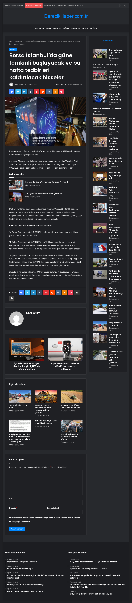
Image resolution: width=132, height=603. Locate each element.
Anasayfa (39, 28)
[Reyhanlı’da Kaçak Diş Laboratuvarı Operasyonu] (100, 274)
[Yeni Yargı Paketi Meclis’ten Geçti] (100, 191)
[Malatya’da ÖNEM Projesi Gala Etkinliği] (100, 97)
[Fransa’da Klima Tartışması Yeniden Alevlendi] (16, 185)
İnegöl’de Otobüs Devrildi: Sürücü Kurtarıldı (113, 143)
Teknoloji (75, 28)
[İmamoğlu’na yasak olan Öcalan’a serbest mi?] (100, 338)
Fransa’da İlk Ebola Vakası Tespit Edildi (115, 247)
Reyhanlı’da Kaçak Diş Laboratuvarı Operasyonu (115, 275)
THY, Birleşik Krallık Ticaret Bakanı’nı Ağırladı (69, 437)
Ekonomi (57, 28)
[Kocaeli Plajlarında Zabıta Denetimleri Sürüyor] (100, 122)
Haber (48, 28)
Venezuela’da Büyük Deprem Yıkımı (115, 161)
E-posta (13, 508)
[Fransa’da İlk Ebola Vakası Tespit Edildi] (100, 248)
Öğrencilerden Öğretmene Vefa (115, 53)
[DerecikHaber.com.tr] (66, 16)
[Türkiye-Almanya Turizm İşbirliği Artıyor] (16, 197)
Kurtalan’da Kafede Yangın (105, 64)
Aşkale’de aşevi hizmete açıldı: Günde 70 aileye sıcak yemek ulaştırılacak (73, 5)
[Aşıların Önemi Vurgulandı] (100, 262)
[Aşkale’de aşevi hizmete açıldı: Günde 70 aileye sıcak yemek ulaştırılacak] (100, 75)
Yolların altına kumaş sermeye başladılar (115, 309)
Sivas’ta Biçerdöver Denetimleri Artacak (70, 406)
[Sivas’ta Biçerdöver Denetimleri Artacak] (72, 396)
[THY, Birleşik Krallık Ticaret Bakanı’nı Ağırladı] (72, 426)
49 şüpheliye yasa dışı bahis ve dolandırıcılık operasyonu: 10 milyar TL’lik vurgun (19, 438)
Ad (11, 498)
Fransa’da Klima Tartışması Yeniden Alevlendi (46, 182)
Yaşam (85, 28)
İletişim (93, 28)
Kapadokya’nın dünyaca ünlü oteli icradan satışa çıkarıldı (43, 409)
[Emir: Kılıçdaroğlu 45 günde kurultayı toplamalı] (100, 228)
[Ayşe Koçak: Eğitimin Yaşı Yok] (100, 176)
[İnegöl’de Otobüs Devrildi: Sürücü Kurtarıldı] (100, 142)
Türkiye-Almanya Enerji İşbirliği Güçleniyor (46, 422)
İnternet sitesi (53, 508)
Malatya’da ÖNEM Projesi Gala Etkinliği (115, 97)
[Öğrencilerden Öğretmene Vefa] (100, 53)
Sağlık (66, 28)
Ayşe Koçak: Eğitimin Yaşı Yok (115, 175)
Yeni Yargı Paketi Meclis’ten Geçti (114, 191)
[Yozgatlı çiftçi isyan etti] (20, 396)
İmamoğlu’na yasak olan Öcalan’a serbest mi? (115, 338)
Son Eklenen (108, 40)
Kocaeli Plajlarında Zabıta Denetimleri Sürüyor (114, 123)
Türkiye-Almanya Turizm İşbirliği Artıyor (44, 193)
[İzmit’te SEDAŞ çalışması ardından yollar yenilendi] (100, 355)
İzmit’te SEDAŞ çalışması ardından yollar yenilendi (116, 357)
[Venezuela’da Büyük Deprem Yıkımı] (100, 162)
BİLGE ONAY (18, 85)
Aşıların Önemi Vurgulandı (116, 260)
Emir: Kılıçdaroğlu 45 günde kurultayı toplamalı (114, 230)
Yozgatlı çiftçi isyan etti (18, 406)
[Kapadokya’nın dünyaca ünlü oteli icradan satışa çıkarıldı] (46, 396)
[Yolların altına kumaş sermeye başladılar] (100, 309)
